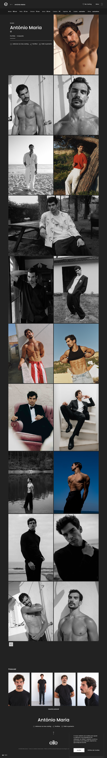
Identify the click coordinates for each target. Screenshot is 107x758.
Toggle (3, 755)
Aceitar (79, 750)
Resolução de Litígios (61, 749)
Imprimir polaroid (53, 709)
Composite (20, 36)
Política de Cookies (93, 750)
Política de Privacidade (50, 749)
